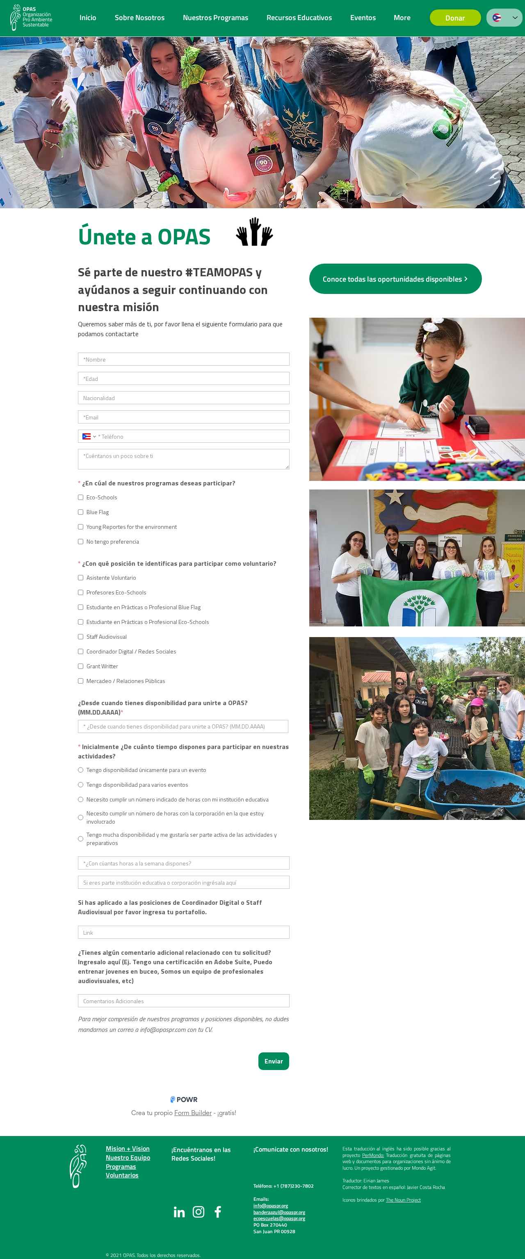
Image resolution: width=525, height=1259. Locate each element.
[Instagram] (198, 1212)
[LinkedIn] (179, 1212)
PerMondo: (373, 1155)
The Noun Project (403, 1200)
